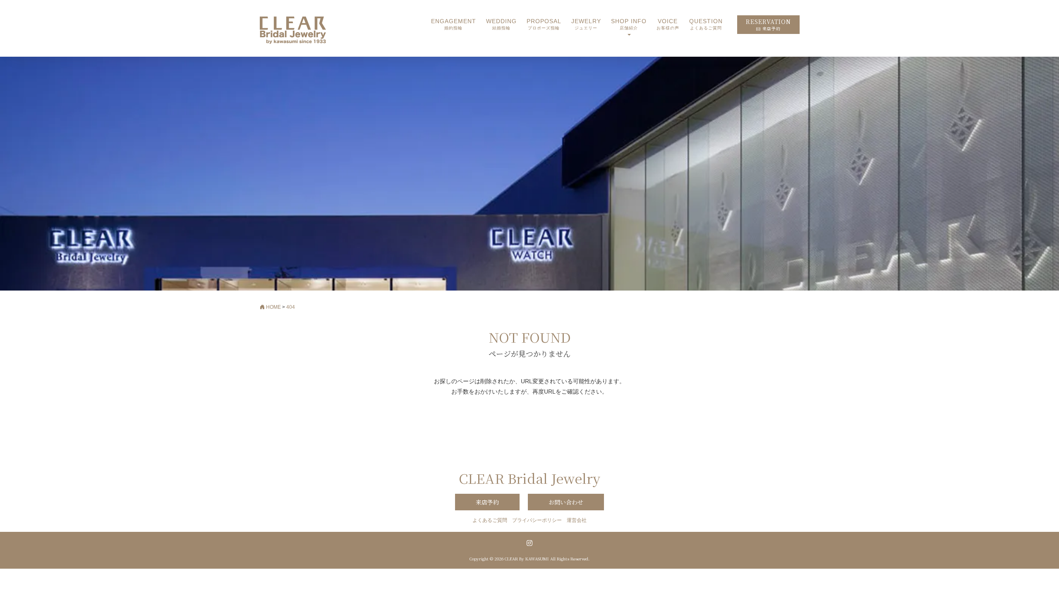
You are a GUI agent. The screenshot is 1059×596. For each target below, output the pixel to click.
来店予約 (487, 502)
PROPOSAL (544, 24)
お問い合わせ (566, 502)
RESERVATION (768, 24)
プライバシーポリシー (537, 520)
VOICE (667, 24)
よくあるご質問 (489, 520)
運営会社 (577, 520)
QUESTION (706, 24)
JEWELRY (586, 24)
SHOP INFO (629, 24)
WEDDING (501, 24)
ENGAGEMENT (453, 24)
